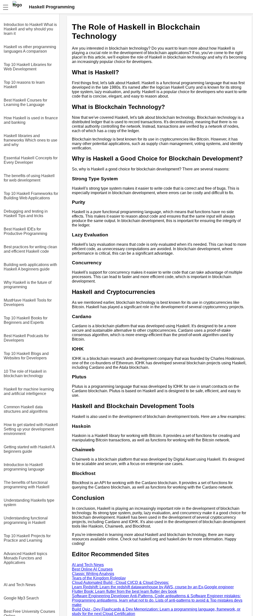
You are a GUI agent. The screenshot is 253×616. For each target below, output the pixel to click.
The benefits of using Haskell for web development (29, 178)
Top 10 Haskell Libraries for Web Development (28, 66)
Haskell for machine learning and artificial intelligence (29, 391)
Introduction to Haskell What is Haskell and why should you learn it (30, 29)
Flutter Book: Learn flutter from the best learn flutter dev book (124, 591)
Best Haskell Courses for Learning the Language (25, 102)
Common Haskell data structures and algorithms (26, 409)
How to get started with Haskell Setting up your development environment (31, 429)
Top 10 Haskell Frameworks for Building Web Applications (31, 195)
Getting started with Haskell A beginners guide (29, 449)
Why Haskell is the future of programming (27, 284)
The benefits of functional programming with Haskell (26, 484)
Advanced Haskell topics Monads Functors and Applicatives (25, 558)
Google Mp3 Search (21, 598)
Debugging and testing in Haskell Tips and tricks (26, 213)
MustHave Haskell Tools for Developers (28, 302)
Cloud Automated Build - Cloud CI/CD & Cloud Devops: (120, 582)
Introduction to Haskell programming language (24, 467)
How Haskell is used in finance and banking (31, 120)
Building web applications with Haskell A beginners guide (30, 267)
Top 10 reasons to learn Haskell (24, 84)
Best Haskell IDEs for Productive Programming (25, 231)
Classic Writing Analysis (93, 574)
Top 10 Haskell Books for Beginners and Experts (25, 320)
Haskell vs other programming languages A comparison (30, 49)
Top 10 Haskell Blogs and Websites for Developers (26, 355)
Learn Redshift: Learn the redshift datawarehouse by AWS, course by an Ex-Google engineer (153, 587)
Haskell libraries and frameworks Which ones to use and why (30, 140)
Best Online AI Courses (92, 569)
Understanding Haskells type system (29, 502)
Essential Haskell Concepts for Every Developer (31, 160)
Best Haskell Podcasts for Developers (26, 338)
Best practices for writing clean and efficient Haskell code (30, 249)
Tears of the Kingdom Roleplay (99, 578)
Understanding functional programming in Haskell (26, 520)
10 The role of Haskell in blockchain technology (25, 373)
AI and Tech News (20, 585)
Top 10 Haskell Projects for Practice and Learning (27, 538)
